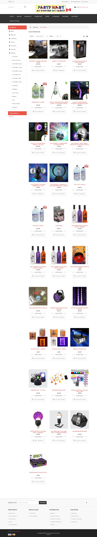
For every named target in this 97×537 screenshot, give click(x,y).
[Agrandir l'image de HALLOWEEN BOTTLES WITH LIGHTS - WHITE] (59, 255)
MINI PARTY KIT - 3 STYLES (38, 390)
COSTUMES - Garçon (17, 67)
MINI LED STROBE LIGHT (79, 349)
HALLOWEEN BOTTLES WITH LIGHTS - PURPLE (38, 267)
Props (13, 100)
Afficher (51, 36)
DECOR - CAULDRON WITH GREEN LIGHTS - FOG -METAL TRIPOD (59, 102)
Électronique (15, 92)
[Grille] (83, 36)
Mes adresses (12, 518)
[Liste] (87, 36)
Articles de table (16, 103)
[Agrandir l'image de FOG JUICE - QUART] (38, 214)
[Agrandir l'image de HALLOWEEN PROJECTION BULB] (38, 296)
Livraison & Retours (55, 516)
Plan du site (32, 513)
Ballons (12, 31)
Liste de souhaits (13, 524)
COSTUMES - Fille (16, 74)
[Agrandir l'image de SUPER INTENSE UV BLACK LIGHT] (38, 460)
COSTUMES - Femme (17, 71)
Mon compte (12, 513)
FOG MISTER (58, 225)
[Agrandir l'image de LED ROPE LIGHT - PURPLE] (59, 337)
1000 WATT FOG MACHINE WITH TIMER (38, 61)
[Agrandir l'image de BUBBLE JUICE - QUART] (38, 90)
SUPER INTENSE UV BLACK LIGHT (38, 472)
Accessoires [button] (55, 16)
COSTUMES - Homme (17, 63)
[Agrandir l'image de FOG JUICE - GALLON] (79, 172)
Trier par (32, 36)
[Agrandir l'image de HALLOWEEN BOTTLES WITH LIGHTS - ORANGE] (79, 214)
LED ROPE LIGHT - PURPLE (59, 349)
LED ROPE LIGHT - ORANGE (38, 349)
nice (12, 116)
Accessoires (13, 45)
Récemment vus (75, 516)
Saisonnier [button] (65, 16)
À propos (53, 524)
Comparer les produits (77, 518)
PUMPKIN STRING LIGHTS (59, 390)
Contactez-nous (14, 21)
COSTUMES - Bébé (16, 78)
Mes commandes (13, 516)
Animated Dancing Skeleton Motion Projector (79, 61)
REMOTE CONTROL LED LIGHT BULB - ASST (79, 390)
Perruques (14, 107)
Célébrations (14, 38)
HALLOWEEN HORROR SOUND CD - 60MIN (79, 267)
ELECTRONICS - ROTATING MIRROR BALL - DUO (38, 185)
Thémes (13, 42)
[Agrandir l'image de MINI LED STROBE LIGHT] (79, 337)
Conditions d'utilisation (56, 521)
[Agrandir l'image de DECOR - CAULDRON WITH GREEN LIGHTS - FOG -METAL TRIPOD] (59, 90)
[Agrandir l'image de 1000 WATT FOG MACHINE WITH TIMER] (38, 49)
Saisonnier (13, 49)
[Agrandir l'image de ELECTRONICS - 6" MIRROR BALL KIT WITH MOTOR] (59, 131)
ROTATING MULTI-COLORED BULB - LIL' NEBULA (38, 432)
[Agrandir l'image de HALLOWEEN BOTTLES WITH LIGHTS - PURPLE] (38, 255)
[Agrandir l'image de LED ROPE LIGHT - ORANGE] (38, 337)
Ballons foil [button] (27, 16)
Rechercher (74, 513)
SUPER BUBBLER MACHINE (79, 431)
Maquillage (14, 89)
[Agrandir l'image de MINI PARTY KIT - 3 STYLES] (38, 378)
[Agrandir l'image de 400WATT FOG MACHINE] (59, 49)
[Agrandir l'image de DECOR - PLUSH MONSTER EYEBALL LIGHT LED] (38, 131)
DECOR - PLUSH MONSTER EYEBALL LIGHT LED (38, 144)
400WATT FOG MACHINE (59, 61)
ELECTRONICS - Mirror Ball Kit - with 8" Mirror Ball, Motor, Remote (79, 144)
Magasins (53, 513)
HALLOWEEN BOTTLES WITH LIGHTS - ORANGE (80, 226)
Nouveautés (74, 521)
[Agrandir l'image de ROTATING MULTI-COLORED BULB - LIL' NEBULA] (38, 419)
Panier (10, 521)
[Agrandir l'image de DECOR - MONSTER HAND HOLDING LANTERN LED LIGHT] (79, 90)
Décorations (15, 85)
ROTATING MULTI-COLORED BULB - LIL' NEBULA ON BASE (59, 432)
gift (10, 116)
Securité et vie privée (55, 518)
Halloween (13, 53)
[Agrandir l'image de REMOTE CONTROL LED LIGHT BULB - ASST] (79, 378)
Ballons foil (13, 34)
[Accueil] (30, 27)
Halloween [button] (74, 16)
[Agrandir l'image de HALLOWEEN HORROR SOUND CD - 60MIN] (79, 255)
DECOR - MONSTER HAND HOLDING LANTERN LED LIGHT (79, 102)
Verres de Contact (16, 60)
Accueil (12, 16)
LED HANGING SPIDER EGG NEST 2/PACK (79, 308)
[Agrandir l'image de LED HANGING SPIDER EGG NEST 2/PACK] (79, 296)
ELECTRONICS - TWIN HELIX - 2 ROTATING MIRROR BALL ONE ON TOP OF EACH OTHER (59, 186)
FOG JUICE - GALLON (79, 184)
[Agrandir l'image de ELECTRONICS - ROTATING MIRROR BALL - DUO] (38, 172)
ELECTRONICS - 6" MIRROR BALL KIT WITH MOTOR (59, 144)
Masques (14, 96)
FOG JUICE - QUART (38, 225)
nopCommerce (17, 531)
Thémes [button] (47, 16)
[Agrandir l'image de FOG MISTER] (59, 214)
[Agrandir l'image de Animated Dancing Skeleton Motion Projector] (79, 49)
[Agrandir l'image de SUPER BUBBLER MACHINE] (79, 419)
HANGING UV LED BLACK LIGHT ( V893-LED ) (59, 308)
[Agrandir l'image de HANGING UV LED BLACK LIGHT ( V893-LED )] (59, 296)
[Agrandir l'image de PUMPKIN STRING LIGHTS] (59, 378)
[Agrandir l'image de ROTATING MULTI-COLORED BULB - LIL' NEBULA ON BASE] (59, 419)
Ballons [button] (19, 16)
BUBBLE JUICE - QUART (38, 102)
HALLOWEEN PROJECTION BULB (38, 307)
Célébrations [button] (38, 16)
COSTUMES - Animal (17, 81)
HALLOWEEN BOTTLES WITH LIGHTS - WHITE (59, 267)
